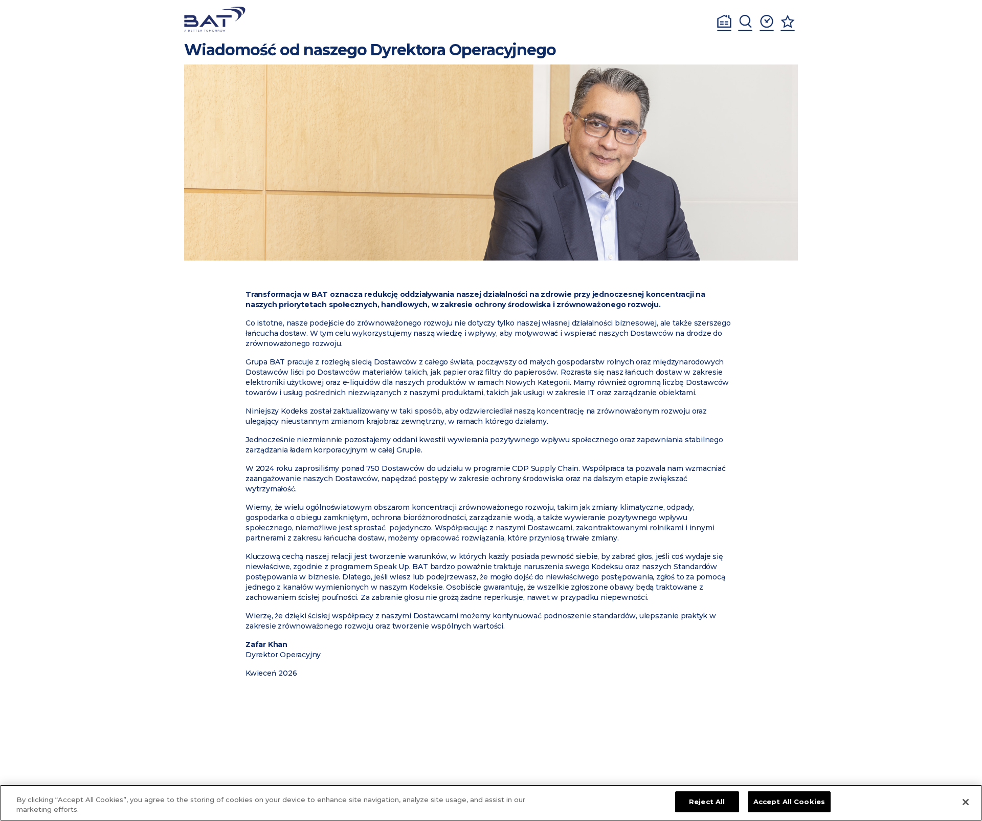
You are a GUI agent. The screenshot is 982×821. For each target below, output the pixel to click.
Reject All (707, 801)
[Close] (965, 802)
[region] (491, 803)
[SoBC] (215, 19)
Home (724, 23)
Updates (766, 23)
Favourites (787, 23)
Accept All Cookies (789, 801)
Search (745, 23)
